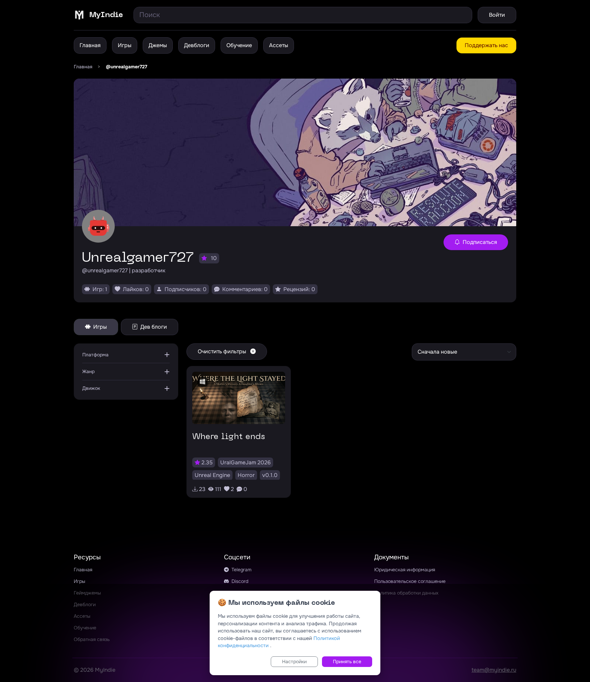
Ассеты (278, 45)
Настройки (294, 661)
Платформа (95, 355)
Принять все (347, 661)
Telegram (241, 570)
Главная (90, 45)
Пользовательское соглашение (410, 581)
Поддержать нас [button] (486, 45)
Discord (239, 581)
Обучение (239, 45)
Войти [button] (497, 14)
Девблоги (196, 45)
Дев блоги (153, 326)
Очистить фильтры (223, 351)
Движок (91, 388)
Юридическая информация (404, 570)
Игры (124, 45)
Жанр (88, 371)
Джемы (158, 45)
